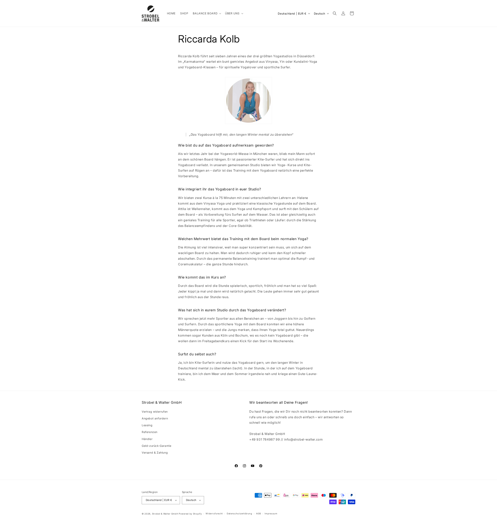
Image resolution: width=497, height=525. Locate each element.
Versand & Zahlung (155, 452)
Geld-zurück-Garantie (156, 445)
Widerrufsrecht (214, 513)
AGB (258, 513)
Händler (147, 439)
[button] (206, 13)
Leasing (147, 425)
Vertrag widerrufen (155, 411)
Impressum (271, 513)
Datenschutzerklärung (239, 513)
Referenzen (149, 432)
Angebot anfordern (155, 418)
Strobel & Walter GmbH (165, 513)
